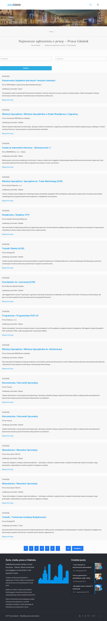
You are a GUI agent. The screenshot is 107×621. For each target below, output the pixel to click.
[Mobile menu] (90, 5)
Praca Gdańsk (35, 45)
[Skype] (80, 616)
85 (68, 548)
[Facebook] (82, 616)
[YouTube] (91, 616)
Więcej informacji (7, 100)
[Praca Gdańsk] (14, 4)
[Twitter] (85, 616)
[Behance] (94, 616)
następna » (78, 548)
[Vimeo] (88, 616)
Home (51, 32)
